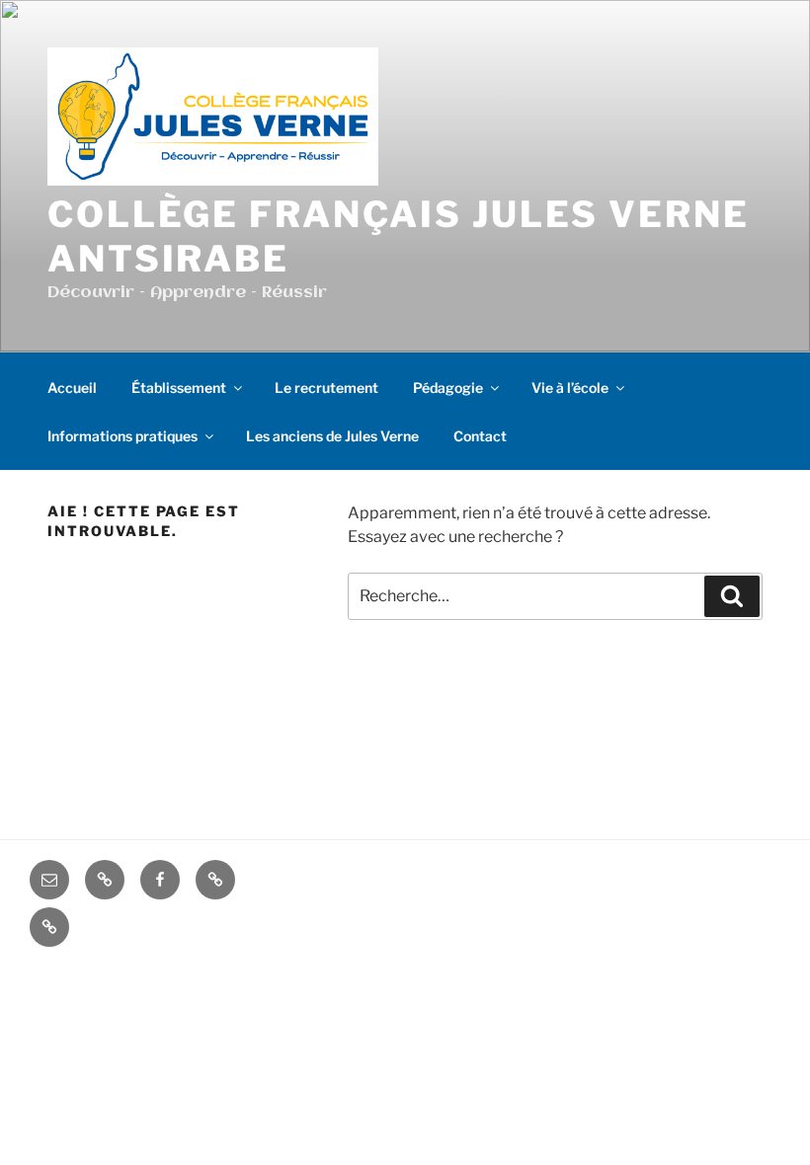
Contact (480, 435)
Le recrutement (326, 387)
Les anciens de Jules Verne (332, 435)
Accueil (72, 387)
